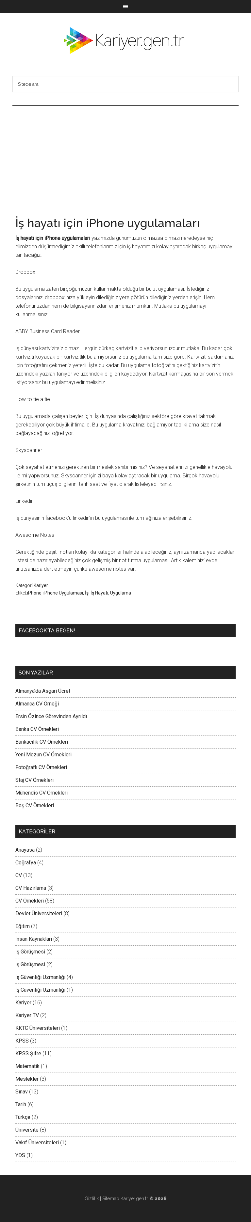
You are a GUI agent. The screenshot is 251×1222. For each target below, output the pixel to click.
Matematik (27, 1066)
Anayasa (25, 850)
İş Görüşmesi (30, 952)
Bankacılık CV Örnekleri (41, 742)
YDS (20, 1155)
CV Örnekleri (29, 901)
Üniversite (27, 1130)
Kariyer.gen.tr (134, 1198)
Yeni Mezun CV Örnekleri (43, 754)
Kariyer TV (27, 1015)
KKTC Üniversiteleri (37, 1028)
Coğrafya (25, 862)
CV (18, 875)
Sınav (21, 1092)
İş (87, 593)
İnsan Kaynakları (33, 939)
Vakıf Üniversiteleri (37, 1142)
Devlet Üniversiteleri (38, 913)
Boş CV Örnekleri (34, 805)
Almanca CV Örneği (37, 704)
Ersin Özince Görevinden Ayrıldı (51, 716)
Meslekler (27, 1079)
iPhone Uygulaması (63, 593)
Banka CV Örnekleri (37, 729)
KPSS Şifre (28, 1053)
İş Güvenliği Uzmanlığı (40, 977)
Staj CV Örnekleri (34, 780)
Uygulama (120, 593)
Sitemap (110, 1198)
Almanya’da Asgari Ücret (42, 691)
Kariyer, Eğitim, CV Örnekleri (125, 40)
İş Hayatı (99, 593)
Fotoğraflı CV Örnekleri (41, 767)
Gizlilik (92, 1198)
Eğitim (22, 926)
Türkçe (22, 1117)
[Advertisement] (125, 155)
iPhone (34, 593)
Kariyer (41, 585)
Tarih (20, 1104)
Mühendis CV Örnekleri (41, 793)
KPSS (22, 1041)
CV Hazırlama (30, 888)
